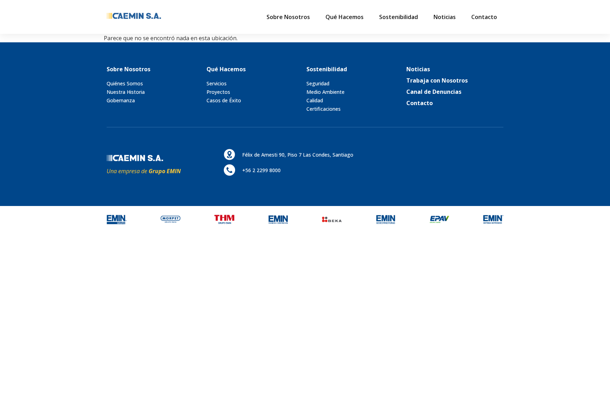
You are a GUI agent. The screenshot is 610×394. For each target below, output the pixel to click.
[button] (288, 17)
